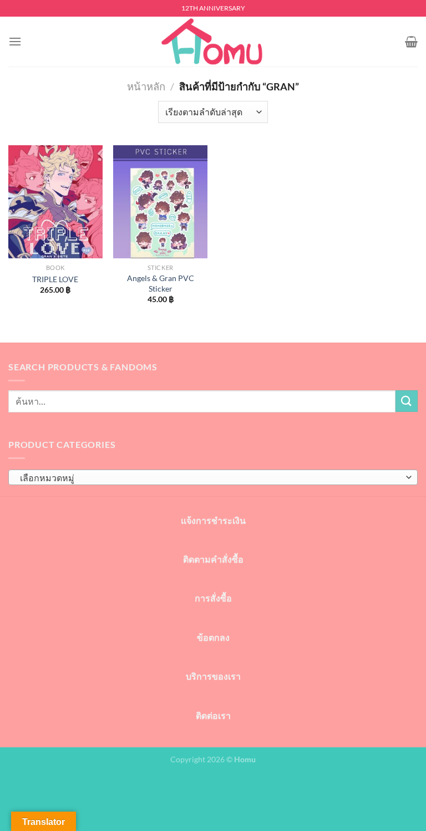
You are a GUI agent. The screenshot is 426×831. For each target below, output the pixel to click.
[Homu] (213, 42)
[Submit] (406, 401)
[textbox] (210, 478)
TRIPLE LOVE (55, 279)
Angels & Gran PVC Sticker (160, 283)
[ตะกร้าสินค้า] (411, 41)
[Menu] (15, 41)
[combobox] (213, 477)
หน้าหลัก (146, 86)
